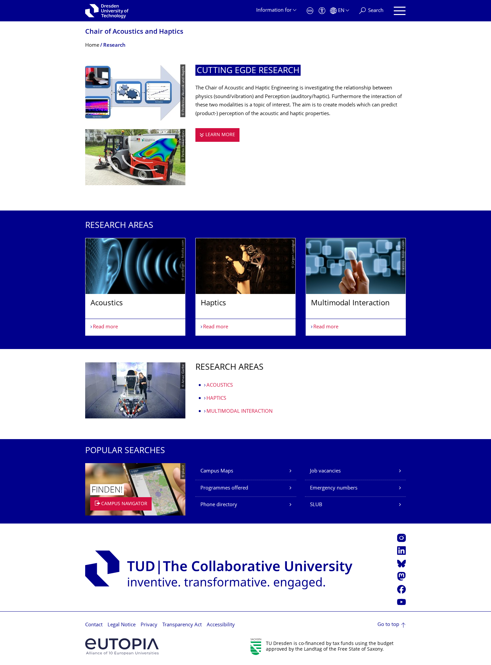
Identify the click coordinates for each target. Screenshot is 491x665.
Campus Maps (216, 471)
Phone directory (218, 505)
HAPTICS (216, 398)
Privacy (149, 625)
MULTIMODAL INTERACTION (239, 411)
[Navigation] (399, 11)
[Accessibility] (322, 11)
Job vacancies (325, 471)
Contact (94, 625)
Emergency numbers (333, 488)
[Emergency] (310, 11)
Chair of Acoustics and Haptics (134, 32)
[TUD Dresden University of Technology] (107, 11)
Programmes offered (224, 488)
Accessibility (221, 625)
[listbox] (245, 287)
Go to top (388, 624)
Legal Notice (122, 625)
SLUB (316, 505)
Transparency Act (182, 625)
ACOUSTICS (219, 385)
